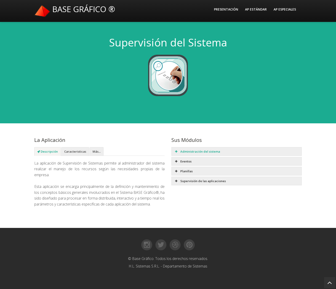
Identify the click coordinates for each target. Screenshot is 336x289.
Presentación (226, 9)
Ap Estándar (256, 9)
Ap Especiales (285, 9)
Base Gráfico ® (82, 9)
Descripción (49, 151)
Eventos (186, 161)
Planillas (186, 171)
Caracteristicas (75, 151)
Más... (97, 151)
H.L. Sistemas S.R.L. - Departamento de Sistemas (168, 266)
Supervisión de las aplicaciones (203, 181)
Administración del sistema (200, 151)
